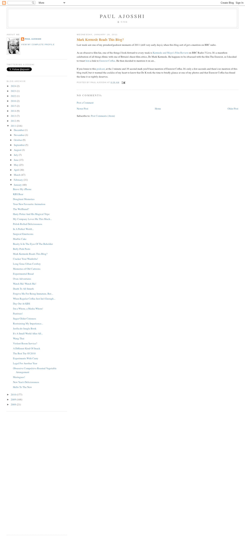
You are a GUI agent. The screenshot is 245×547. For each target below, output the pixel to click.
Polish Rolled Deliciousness (27, 224)
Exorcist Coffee (107, 60)
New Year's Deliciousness (26, 382)
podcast (101, 68)
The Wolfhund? (21, 209)
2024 (14, 86)
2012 (14, 120)
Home (158, 108)
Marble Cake (19, 239)
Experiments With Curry (25, 358)
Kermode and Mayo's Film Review (170, 52)
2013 (14, 116)
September (19, 145)
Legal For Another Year (25, 363)
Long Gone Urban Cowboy (27, 263)
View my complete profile (37, 44)
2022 (14, 96)
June (16, 160)
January (18, 184)
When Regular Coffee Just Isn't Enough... (34, 298)
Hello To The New (22, 387)
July (16, 155)
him (88, 60)
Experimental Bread (23, 273)
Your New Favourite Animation (29, 204)
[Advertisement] (18, 472)
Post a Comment (85, 102)
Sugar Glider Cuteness (24, 318)
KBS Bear (18, 194)
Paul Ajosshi (122, 16)
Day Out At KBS (21, 303)
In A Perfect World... (23, 229)
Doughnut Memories (23, 199)
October (18, 140)
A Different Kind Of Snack (26, 348)
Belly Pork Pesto (21, 249)
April (17, 169)
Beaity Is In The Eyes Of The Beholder (33, 244)
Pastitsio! (18, 313)
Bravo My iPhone (22, 189)
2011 (14, 125)
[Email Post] (123, 82)
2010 (14, 394)
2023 (14, 91)
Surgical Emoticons (23, 234)
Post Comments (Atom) (103, 116)
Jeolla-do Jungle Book (24, 328)
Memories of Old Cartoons (26, 268)
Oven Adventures (22, 278)
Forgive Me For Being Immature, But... (33, 293)
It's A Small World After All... (28, 333)
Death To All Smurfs (23, 288)
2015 (14, 106)
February (19, 179)
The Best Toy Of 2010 (24, 353)
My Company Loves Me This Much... (32, 219)
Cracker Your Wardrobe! (25, 258)
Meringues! (19, 377)
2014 (14, 111)
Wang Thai (18, 338)
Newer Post (82, 108)
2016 (14, 101)
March (17, 174)
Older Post (233, 108)
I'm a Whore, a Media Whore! (28, 308)
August (18, 150)
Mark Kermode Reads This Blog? (100, 39)
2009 (14, 399)
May (16, 165)
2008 (14, 404)
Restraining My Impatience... (28, 323)
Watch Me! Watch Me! (24, 283)
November (19, 135)
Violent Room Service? (25, 343)
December (19, 130)
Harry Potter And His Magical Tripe (31, 214)
